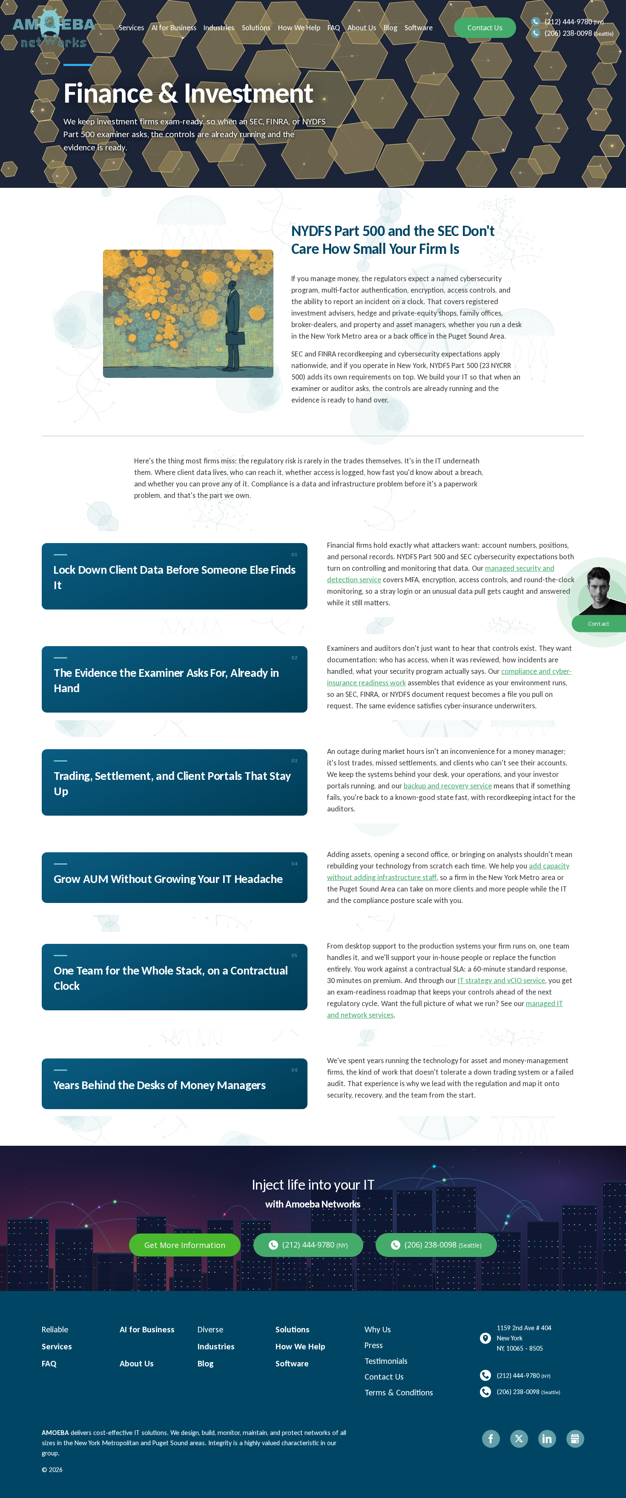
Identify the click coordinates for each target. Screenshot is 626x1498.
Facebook (491, 1439)
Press (374, 1345)
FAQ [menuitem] (333, 27)
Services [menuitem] (130, 27)
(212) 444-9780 (568, 21)
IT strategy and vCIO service (501, 980)
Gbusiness (575, 1439)
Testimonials (386, 1361)
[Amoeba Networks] (54, 28)
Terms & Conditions (399, 1392)
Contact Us (485, 27)
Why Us (378, 1329)
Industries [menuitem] (218, 27)
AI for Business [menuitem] (173, 27)
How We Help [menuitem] (298, 27)
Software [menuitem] (418, 27)
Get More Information (184, 1245)
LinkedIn (547, 1439)
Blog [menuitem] (389, 27)
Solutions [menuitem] (255, 27)
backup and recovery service (448, 786)
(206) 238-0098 (568, 33)
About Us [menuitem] (361, 27)
